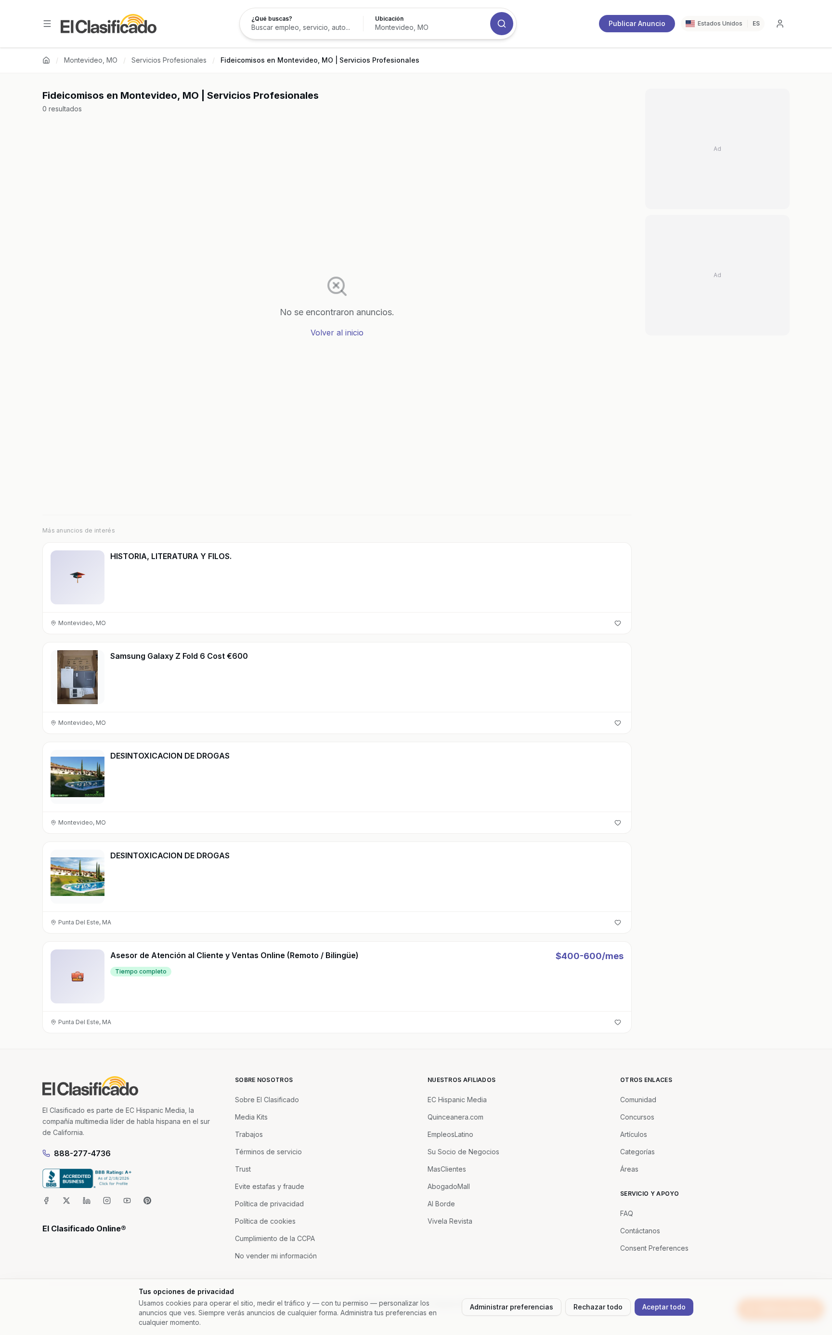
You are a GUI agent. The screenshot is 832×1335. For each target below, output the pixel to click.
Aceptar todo (664, 1307)
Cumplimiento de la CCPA (275, 1238)
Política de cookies (265, 1221)
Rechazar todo (598, 1307)
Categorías (637, 1152)
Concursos (637, 1117)
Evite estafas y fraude (269, 1186)
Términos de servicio (268, 1152)
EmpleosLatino (450, 1134)
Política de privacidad (269, 1204)
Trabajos (249, 1134)
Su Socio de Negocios (463, 1152)
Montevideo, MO (90, 60)
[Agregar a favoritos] (618, 623)
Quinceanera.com (455, 1117)
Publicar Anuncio (637, 23)
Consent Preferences (654, 1248)
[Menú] (47, 23)
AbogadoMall (449, 1186)
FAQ (626, 1213)
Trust (243, 1169)
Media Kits (251, 1117)
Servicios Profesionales (169, 60)
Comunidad (638, 1099)
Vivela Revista (450, 1221)
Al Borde (441, 1204)
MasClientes (447, 1169)
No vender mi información (276, 1256)
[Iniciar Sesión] (780, 23)
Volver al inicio (337, 332)
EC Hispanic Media (457, 1099)
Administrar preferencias (511, 1307)
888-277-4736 (82, 1153)
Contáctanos (640, 1231)
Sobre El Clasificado (267, 1099)
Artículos (633, 1134)
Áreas (629, 1169)
